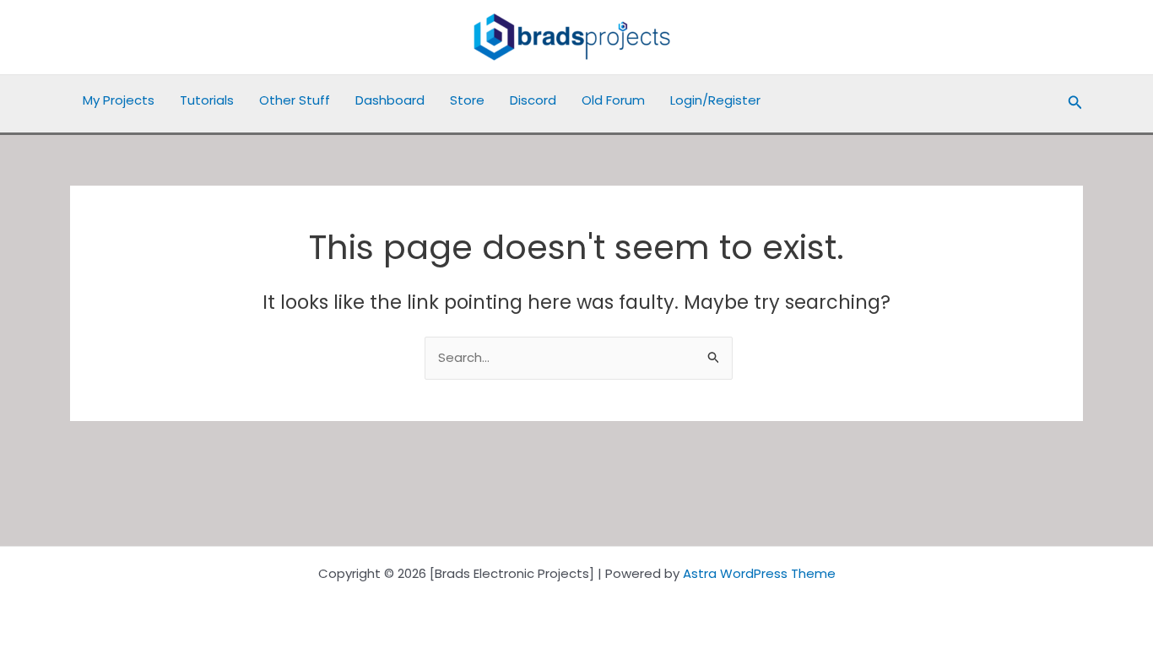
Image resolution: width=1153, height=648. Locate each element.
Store (467, 100)
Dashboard (390, 100)
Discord (533, 100)
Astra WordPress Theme (759, 573)
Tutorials (207, 100)
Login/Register (715, 100)
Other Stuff (294, 100)
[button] (1075, 104)
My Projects (118, 100)
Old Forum (613, 100)
